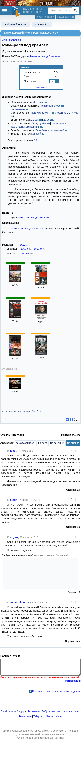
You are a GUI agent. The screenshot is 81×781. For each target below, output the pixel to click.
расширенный (65, 16)
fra (18, 711)
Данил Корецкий (12, 40)
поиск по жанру (45, 16)
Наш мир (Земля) (41, 112)
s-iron (13, 499)
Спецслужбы (39, 123)
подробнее (41, 87)
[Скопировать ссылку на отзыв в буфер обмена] (8, 451)
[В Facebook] (71, 419)
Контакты (54, 711)
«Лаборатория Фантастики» (48, 737)
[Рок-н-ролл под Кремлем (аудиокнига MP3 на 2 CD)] (15, 387)
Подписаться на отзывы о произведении (56, 691)
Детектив (38, 102)
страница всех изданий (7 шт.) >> (22, 411)
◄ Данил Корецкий (15, 24)
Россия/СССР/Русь (67, 112)
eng (13, 711)
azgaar (14, 537)
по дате (42, 443)
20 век (47, 119)
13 (35, 140)
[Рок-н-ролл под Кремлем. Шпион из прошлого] (41, 284)
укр (23, 711)
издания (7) (41, 24)
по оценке (73, 443)
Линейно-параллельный (50, 130)
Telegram (38, 716)
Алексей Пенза (19, 602)
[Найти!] (75, 10)
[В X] (75, 419)
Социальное (18, 109)
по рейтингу (57, 443)
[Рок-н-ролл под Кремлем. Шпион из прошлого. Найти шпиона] (41, 318)
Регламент (34, 711)
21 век (34, 119)
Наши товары (54, 716)
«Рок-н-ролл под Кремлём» (44, 56)
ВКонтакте (25, 716)
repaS (13, 451)
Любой (37, 133)
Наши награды (70, 711)
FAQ (44, 711)
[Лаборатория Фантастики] (16, 11)
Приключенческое (50, 105)
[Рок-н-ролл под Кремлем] (15, 281)
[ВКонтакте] (67, 419)
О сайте (5, 711)
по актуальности (25, 443)
